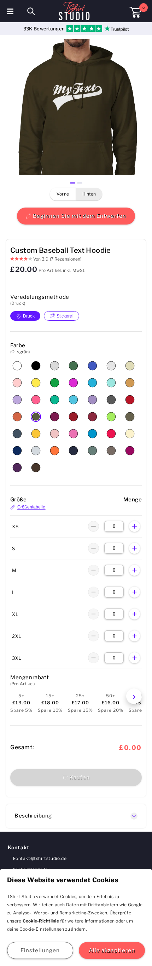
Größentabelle (31, 507)
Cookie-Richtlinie (41, 921)
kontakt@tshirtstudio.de (40, 858)
